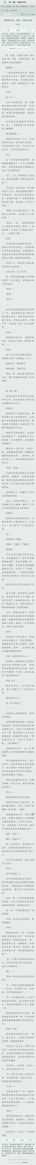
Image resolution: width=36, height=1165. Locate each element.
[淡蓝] (9, 14)
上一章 (7, 30)
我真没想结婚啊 (27, 1149)
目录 (18, 30)
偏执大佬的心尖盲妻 (20, 1151)
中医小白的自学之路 (24, 45)
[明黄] (4, 14)
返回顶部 (33, 813)
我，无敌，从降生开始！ (18, 2)
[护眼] (6, 14)
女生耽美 (8, 6)
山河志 (24, 36)
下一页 (29, 30)
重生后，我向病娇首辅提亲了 (20, 34)
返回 (2, 2)
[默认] (2, 14)
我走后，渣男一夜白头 (25, 1146)
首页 (2, 6)
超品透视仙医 (6, 1151)
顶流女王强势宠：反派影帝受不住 (19, 43)
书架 (5, 2)
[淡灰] (11, 14)
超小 (22, 14)
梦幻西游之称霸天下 (17, 1144)
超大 (33, 14)
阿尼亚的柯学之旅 (14, 40)
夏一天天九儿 (6, 1149)
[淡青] (13, 14)
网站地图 (25, 1162)
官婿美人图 (17, 1149)
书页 (13, 1140)
